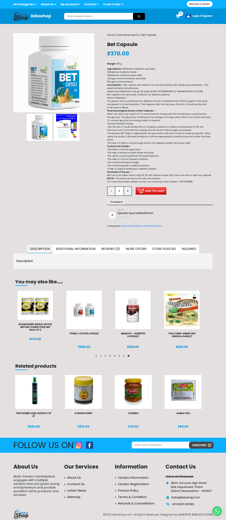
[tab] (40, 249)
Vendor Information (133, 477)
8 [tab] (129, 356)
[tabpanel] (39, 316)
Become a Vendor (200, 4)
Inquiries (189, 249)
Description (40, 249)
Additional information (76, 249)
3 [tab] (106, 356)
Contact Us (76, 484)
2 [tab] (101, 356)
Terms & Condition (132, 497)
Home (110, 35)
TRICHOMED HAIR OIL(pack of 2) (33, 415)
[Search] (139, 16)
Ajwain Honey (84, 413)
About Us (47, 4)
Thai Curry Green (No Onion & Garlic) (182, 335)
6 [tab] (119, 356)
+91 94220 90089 (182, 504)
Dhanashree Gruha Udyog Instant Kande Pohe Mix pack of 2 (35, 327)
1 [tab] (96, 356)
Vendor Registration (133, 484)
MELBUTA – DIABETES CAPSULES (133, 335)
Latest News (76, 490)
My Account (69, 4)
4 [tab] (110, 356)
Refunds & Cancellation (136, 503)
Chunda (133, 413)
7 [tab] (124, 356)
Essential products (128, 35)
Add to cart (151, 191)
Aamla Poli (183, 413)
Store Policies (164, 249)
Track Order (112, 4)
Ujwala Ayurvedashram (135, 213)
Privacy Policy (128, 490)
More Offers (136, 249)
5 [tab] (115, 356)
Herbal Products (152, 225)
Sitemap (73, 497)
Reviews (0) (110, 249)
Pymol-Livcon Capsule (84, 333)
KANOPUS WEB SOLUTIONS (195, 514)
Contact (90, 4)
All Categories (23, 4)
